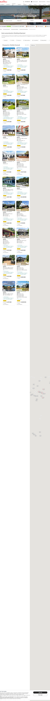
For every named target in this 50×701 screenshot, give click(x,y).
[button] (35, 394)
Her (26, 696)
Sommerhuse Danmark (6, 29)
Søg (44, 20)
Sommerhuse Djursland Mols (23, 29)
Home (1, 29)
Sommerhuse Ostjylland (14, 29)
